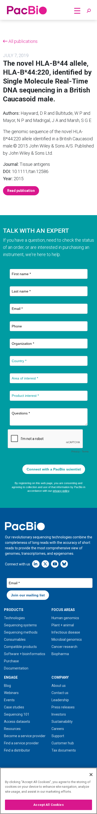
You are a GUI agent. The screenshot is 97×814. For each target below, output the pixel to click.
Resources (12, 729)
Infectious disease (65, 632)
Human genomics (65, 618)
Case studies (14, 707)
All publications (22, 41)
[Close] (91, 774)
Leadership (60, 700)
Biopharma (60, 654)
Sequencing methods (21, 632)
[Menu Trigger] (77, 10)
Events (9, 700)
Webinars (11, 693)
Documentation (16, 668)
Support (57, 736)
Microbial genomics (66, 639)
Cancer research (64, 647)
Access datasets (17, 722)
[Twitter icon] (45, 563)
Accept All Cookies (48, 805)
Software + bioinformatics (24, 654)
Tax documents (63, 750)
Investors (58, 714)
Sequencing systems (20, 625)
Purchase (11, 661)
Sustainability (62, 722)
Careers (57, 729)
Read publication (21, 191)
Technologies (14, 618)
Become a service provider (25, 736)
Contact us (59, 693)
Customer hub (62, 743)
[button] (89, 11)
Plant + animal (62, 625)
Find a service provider (21, 743)
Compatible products (20, 647)
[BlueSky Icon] (64, 563)
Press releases (63, 707)
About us (58, 686)
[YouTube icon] (54, 563)
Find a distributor (17, 750)
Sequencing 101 (16, 714)
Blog (7, 686)
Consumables (15, 639)
